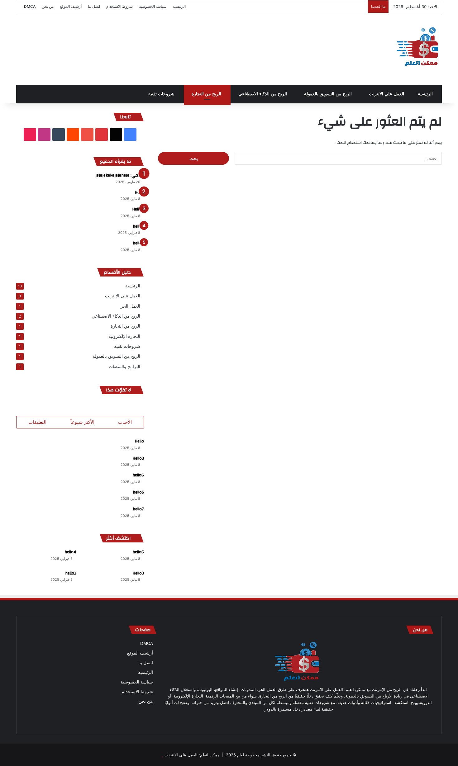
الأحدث (125, 422)
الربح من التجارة (207, 94)
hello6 (138, 475)
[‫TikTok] (30, 134)
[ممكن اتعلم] (418, 49)
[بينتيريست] (309, 721)
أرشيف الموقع (71, 6)
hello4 (70, 552)
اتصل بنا (94, 6)
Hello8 (138, 209)
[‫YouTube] (87, 134)
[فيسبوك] (324, 721)
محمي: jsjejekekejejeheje (119, 175)
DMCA (30, 6)
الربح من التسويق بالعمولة (328, 94)
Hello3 (138, 458)
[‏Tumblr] (58, 134)
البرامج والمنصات (124, 366)
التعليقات (37, 422)
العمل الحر (130, 306)
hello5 (138, 492)
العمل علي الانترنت (387, 94)
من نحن (48, 6)
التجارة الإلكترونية (124, 336)
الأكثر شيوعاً (82, 422)
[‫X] (116, 134)
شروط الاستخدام (119, 6)
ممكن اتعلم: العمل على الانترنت (192, 754)
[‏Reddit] (73, 134)
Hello (139, 192)
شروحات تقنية (162, 94)
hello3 (138, 226)
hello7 (138, 243)
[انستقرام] (279, 721)
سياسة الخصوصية (152, 6)
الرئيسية (179, 6)
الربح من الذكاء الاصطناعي (263, 94)
